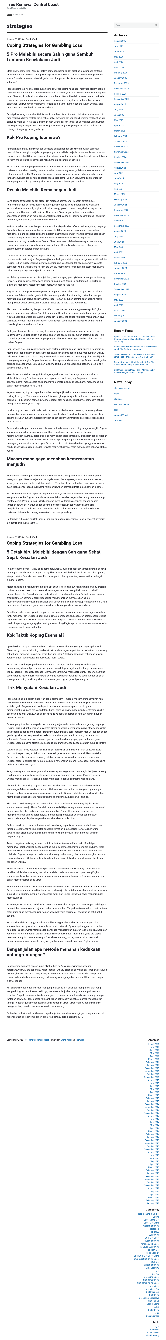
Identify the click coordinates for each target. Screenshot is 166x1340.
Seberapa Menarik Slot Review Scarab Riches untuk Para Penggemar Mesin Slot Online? (134, 355)
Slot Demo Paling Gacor (148, 1283)
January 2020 (120, 321)
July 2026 (118, 46)
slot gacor (118, 399)
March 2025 (119, 131)
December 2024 (121, 146)
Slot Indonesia (152, 1292)
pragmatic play (152, 1253)
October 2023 (120, 220)
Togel (156, 1313)
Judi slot (118, 420)
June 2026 (119, 51)
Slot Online (154, 1295)
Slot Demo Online (151, 1280)
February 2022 (120, 315)
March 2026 (119, 67)
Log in (156, 1326)
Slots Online (153, 1310)
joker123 (155, 1232)
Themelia (79, 1040)
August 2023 (120, 231)
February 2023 (120, 263)
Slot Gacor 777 (152, 1289)
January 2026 (120, 78)
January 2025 (120, 141)
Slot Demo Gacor (151, 1277)
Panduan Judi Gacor (149, 1244)
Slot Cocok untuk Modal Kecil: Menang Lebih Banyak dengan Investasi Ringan (134, 371)
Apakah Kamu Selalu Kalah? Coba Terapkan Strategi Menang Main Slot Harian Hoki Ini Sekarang (134, 339)
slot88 (156, 1307)
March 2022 (119, 310)
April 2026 (118, 62)
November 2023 (121, 215)
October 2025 (120, 94)
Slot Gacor (154, 1286)
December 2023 (121, 210)
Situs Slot (154, 1262)
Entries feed (153, 1329)
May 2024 (118, 183)
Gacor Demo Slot (151, 1220)
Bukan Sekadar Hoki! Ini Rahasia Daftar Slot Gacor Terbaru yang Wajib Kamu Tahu (134, 363)
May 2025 (118, 120)
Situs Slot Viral (152, 1268)
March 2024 (119, 194)
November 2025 (121, 88)
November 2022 (121, 279)
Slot (157, 1271)
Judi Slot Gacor (152, 1238)
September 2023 (121, 226)
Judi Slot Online (152, 1241)
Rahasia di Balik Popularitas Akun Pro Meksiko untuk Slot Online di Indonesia (135, 347)
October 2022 (120, 284)
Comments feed (152, 1332)
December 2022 (121, 273)
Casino (156, 1217)
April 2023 (118, 252)
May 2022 (118, 300)
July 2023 (118, 236)
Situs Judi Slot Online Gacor (146, 1259)
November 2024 (121, 152)
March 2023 (119, 257)
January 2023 (120, 268)
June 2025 (119, 115)
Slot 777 (155, 1274)
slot (115, 410)
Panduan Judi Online (149, 1247)
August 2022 (120, 294)
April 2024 (118, 189)
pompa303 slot (121, 415)
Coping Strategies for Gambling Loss (44, 45)
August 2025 (120, 104)
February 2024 (120, 199)
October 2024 (120, 157)
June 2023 (119, 242)
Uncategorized (152, 1316)
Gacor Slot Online (151, 1226)
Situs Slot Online (151, 1265)
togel (116, 393)
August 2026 (120, 41)
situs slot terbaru (121, 404)
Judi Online (154, 1235)
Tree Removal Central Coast (36, 1040)
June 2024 (119, 178)
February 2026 (120, 73)
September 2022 (121, 289)
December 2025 (121, 83)
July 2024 (118, 173)
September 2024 (121, 162)
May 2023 (118, 247)
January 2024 (120, 205)
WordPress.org (152, 1335)
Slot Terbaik (153, 1301)
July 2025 (118, 109)
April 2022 (118, 305)
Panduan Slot (153, 1250)
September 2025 (121, 99)
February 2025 (120, 136)
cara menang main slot (148, 1214)
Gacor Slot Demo (151, 1223)
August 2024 (120, 168)
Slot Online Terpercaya (149, 1298)
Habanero (154, 1229)
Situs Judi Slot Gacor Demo (146, 1256)
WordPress (66, 1040)
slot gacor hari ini (122, 388)
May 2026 (118, 57)
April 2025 (118, 125)
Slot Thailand (153, 1304)
